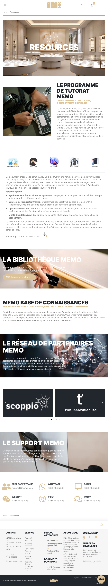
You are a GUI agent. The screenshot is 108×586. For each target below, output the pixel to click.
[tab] (13, 163)
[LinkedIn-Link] (84, 537)
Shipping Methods (28, 544)
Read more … (68, 570)
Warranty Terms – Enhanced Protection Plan (29, 566)
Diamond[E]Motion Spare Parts (54, 545)
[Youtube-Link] (84, 539)
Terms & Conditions (29, 557)
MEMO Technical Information (53, 568)
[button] (6, 5)
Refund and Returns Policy (29, 551)
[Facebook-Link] (90, 537)
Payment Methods (28, 539)
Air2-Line (51, 540)
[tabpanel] (54, 207)
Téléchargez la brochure (18, 277)
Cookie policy (99, 583)
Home (5, 12)
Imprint (76, 578)
